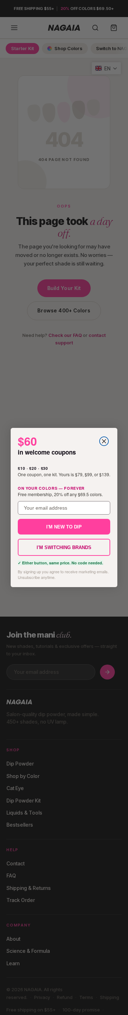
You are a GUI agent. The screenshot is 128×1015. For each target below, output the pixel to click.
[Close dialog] (104, 441)
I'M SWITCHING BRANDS (64, 547)
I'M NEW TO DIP (64, 527)
